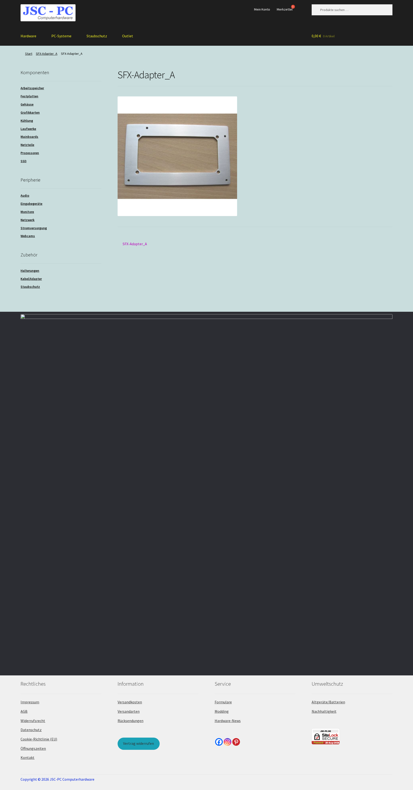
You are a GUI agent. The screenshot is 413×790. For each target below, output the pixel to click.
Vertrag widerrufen (138, 743)
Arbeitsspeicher (32, 88)
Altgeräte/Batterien (328, 702)
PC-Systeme (61, 35)
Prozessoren (30, 153)
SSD (24, 161)
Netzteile (27, 145)
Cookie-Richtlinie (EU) (39, 739)
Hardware (28, 35)
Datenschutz (31, 729)
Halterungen (30, 270)
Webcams (28, 236)
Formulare (223, 702)
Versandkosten (130, 702)
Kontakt (27, 757)
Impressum (30, 702)
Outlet (127, 35)
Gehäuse (27, 104)
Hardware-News (228, 720)
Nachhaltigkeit (324, 711)
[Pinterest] (236, 742)
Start (28, 53)
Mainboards (29, 136)
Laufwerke (28, 129)
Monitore (27, 212)
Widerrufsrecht (33, 720)
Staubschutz (97, 35)
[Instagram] (227, 742)
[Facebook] (219, 742)
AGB (24, 711)
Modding (222, 711)
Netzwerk (27, 220)
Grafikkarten (30, 112)
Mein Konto (262, 9)
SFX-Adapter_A (46, 53)
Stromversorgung (34, 228)
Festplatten (29, 96)
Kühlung (27, 120)
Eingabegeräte (31, 203)
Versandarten (129, 711)
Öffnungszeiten (33, 748)
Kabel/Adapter (31, 279)
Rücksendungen (130, 720)
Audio (25, 195)
